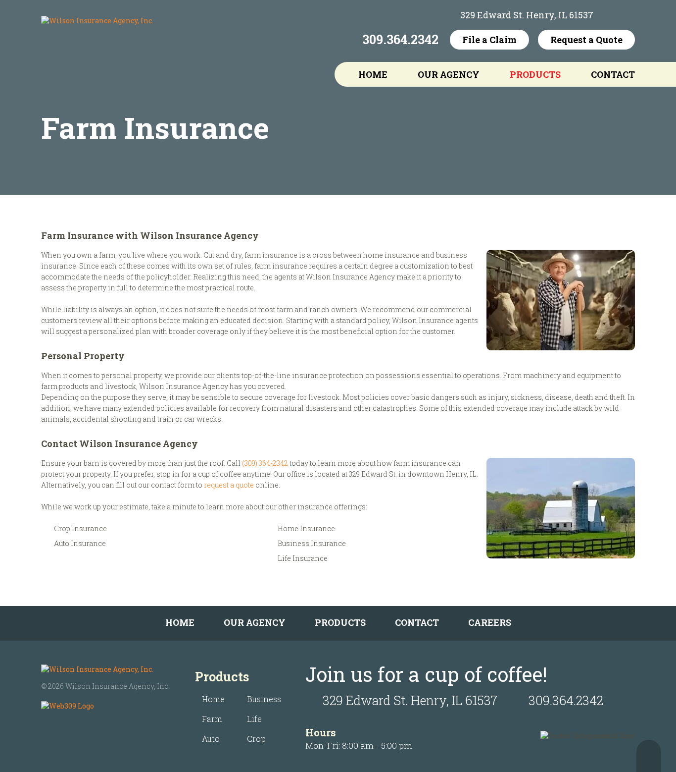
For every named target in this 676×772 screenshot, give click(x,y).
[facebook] (608, 14)
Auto (211, 738)
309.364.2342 (400, 39)
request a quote (229, 485)
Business (264, 699)
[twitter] (627, 14)
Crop (256, 738)
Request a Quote (586, 40)
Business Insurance (312, 543)
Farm (212, 719)
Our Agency (449, 74)
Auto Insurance (80, 543)
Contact (613, 74)
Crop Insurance (80, 528)
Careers (489, 622)
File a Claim (489, 40)
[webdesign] (67, 706)
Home (372, 74)
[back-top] (648, 756)
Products (535, 74)
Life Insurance (303, 558)
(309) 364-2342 (265, 463)
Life (254, 719)
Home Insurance (306, 528)
